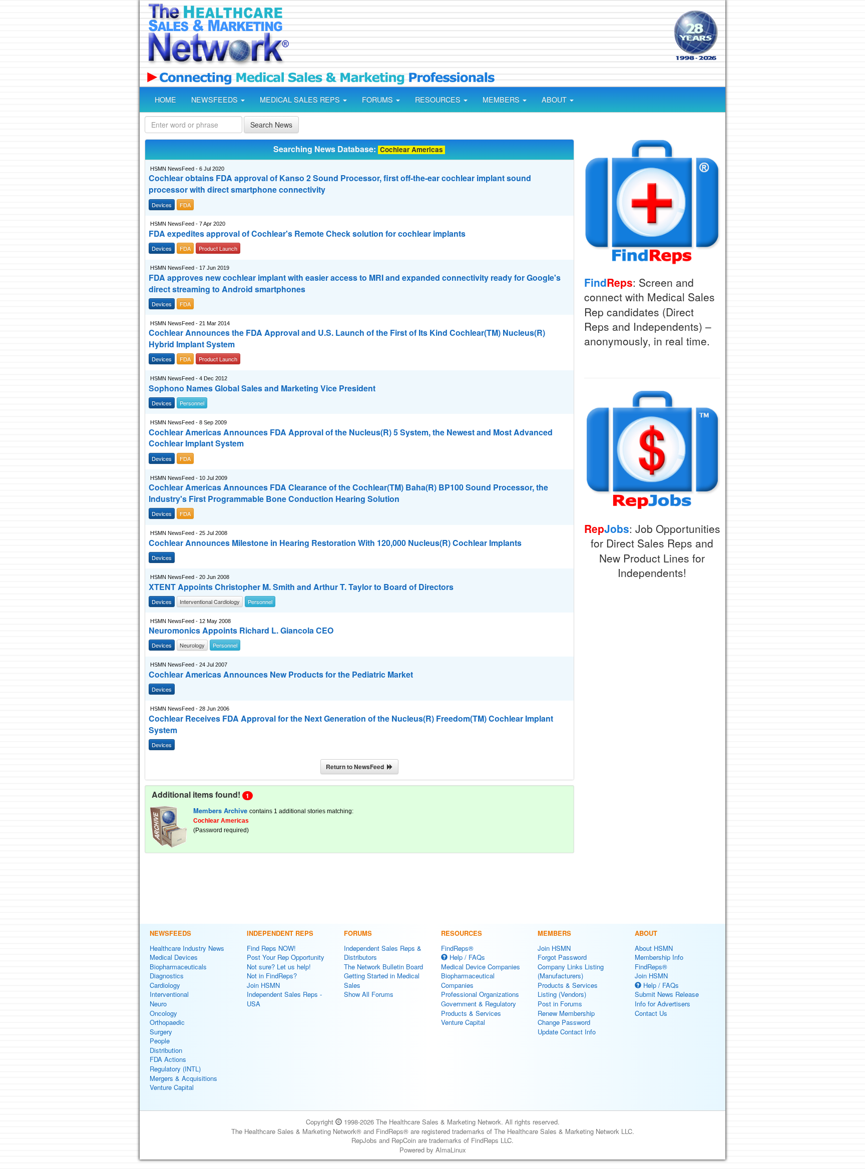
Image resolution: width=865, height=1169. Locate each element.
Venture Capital (172, 1087)
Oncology (163, 1013)
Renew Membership (566, 1013)
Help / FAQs (466, 957)
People (160, 1040)
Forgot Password (562, 957)
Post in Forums (560, 1003)
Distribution (166, 1050)
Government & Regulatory (478, 1003)
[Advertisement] (480, 36)
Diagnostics (167, 975)
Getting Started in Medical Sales (381, 980)
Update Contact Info (567, 1031)
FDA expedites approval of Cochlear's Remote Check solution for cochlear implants (307, 233)
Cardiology (165, 985)
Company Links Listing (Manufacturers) (571, 971)
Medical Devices (174, 957)
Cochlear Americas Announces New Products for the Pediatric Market (281, 674)
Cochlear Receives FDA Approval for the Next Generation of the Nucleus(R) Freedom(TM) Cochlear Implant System (351, 724)
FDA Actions (168, 1059)
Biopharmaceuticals (178, 966)
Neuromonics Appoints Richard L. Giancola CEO (241, 630)
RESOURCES (439, 100)
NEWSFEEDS (215, 100)
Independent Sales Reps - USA (284, 998)
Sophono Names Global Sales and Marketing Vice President (262, 388)
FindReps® (457, 948)
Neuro (158, 1003)
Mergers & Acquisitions (183, 1078)
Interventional (169, 994)
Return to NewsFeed (356, 766)
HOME (165, 100)
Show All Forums (368, 994)
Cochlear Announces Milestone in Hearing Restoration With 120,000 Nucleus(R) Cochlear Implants (335, 542)
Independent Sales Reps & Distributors (382, 952)
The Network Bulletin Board (383, 966)
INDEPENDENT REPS (280, 933)
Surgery (161, 1031)
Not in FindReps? (272, 975)
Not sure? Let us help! (279, 966)
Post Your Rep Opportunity (285, 957)
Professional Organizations (480, 994)
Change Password (564, 1022)
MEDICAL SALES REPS (301, 100)
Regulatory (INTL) (175, 1068)
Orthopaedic (167, 1022)
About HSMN (654, 948)
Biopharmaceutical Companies (468, 980)
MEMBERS (502, 100)
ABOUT (555, 100)
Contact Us (651, 1013)
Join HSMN (263, 985)
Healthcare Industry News (187, 948)
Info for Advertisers (662, 1003)
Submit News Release (667, 994)
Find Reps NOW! (271, 948)
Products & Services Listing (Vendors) (568, 989)
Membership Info (659, 957)
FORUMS (378, 100)
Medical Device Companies (480, 966)
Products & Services (471, 1013)
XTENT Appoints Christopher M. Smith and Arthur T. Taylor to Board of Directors (301, 587)
